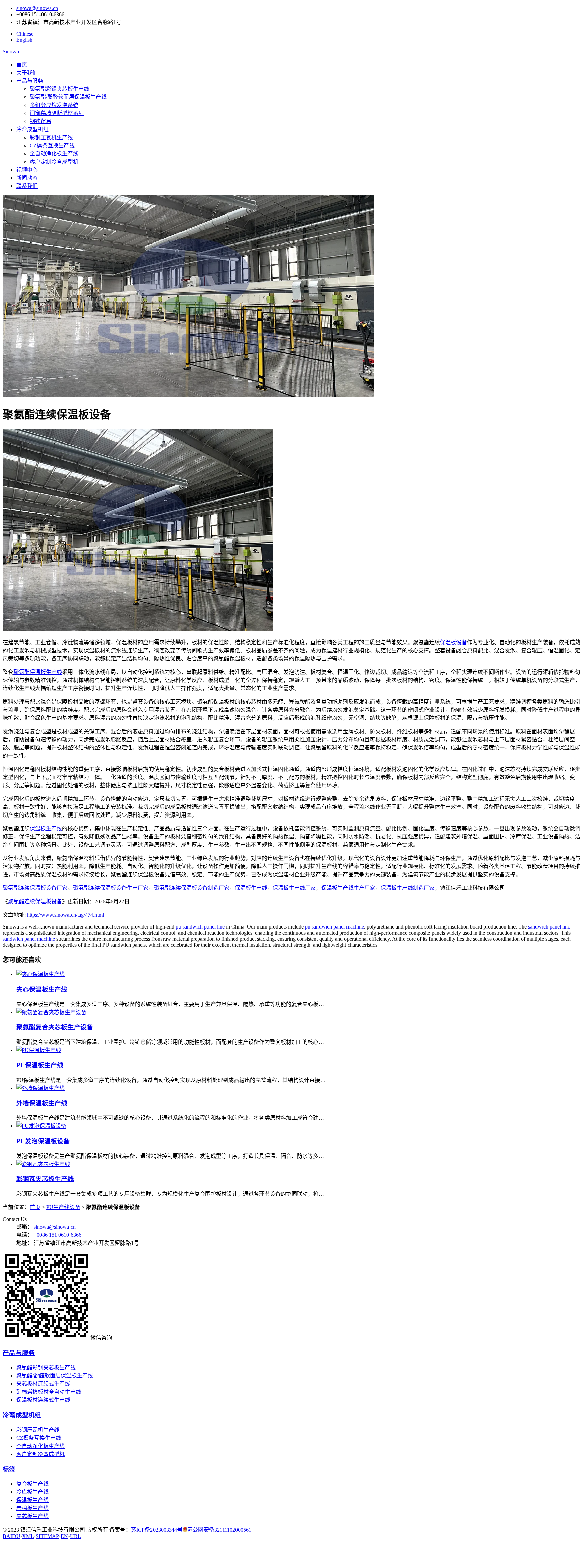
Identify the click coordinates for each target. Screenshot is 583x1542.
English (24, 40)
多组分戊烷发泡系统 (54, 105)
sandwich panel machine (29, 939)
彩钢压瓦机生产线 (51, 137)
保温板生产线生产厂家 (348, 888)
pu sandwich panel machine (334, 927)
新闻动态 (27, 178)
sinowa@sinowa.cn (37, 8)
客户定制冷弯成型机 (54, 162)
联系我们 (27, 186)
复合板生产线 (32, 1484)
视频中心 (27, 170)
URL (75, 1536)
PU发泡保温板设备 (43, 1141)
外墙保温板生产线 (41, 1103)
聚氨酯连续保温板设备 (35, 901)
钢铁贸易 (40, 121)
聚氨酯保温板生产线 (37, 672)
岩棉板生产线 (32, 1508)
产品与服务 (29, 81)
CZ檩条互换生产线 (52, 145)
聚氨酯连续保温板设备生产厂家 (110, 888)
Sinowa (11, 51)
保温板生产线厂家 (294, 888)
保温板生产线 (46, 828)
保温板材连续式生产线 (43, 1400)
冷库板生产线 (32, 1492)
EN (64, 1536)
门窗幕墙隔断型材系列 (57, 113)
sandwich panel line (549, 927)
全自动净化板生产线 (54, 153)
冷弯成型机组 (32, 129)
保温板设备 (453, 642)
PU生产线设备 (63, 1207)
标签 (9, 1469)
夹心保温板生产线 (41, 989)
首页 (21, 64)
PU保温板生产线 (39, 1065)
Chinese (24, 34)
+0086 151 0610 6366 (57, 1235)
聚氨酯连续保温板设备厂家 (35, 888)
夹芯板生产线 (32, 1516)
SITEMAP (47, 1536)
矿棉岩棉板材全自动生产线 (48, 1392)
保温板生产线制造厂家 (408, 888)
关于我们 (27, 73)
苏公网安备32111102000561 (219, 1530)
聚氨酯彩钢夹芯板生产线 (59, 89)
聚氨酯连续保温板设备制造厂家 (191, 888)
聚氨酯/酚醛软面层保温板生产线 (68, 97)
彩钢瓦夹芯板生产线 (45, 1178)
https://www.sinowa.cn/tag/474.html (65, 915)
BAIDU (11, 1536)
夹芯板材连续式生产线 (43, 1384)
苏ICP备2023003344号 (157, 1530)
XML (28, 1536)
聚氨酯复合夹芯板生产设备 (54, 1027)
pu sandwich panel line (200, 927)
